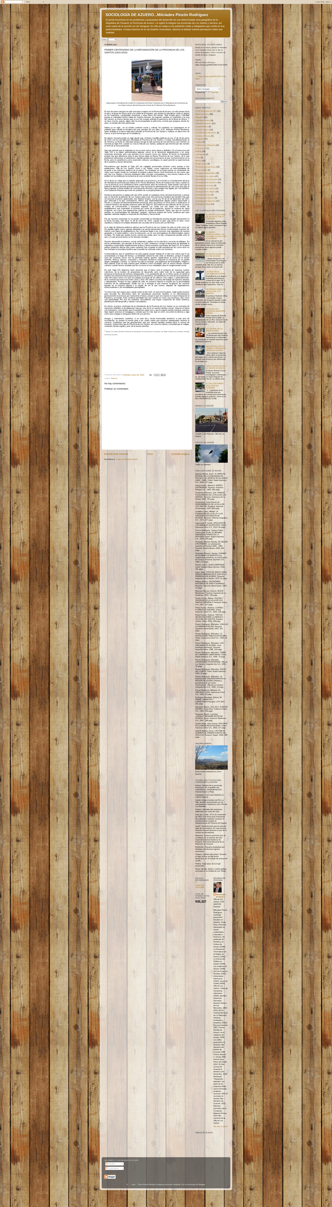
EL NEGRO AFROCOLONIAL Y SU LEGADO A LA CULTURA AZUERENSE (216, 235)
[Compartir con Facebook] (162, 375)
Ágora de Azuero (202, 114)
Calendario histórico (203, 123)
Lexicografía (200, 154)
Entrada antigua (180, 454)
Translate (214, 92)
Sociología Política (202, 204)
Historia (114, 378)
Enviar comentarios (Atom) (127, 459)
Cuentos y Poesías (203, 136)
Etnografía (199, 139)
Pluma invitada (201, 170)
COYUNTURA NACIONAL (205, 133)
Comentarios (112, 1168)
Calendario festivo (202, 120)
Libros (197, 158)
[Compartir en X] (159, 375)
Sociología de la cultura (205, 176)
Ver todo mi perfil (220, 1126)
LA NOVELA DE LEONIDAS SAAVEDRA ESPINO (215, 311)
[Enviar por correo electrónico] (155, 375)
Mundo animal (201, 164)
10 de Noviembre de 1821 (206, 111)
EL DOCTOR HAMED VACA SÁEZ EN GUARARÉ (214, 386)
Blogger (202, 1184)
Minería (198, 161)
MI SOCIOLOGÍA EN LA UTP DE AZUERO (215, 255)
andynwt (176, 1184)
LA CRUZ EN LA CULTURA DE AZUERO (215, 273)
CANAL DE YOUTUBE (199, 886)
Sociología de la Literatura (206, 182)
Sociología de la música (205, 189)
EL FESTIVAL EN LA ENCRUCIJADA (214, 330)
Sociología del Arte (203, 195)
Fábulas (198, 142)
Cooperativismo (201, 127)
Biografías (199, 117)
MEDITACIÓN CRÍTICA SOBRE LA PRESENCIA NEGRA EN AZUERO (215, 348)
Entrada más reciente (116, 454)
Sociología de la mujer (204, 186)
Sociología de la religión (205, 192)
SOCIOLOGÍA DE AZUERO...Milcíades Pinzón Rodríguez (157, 15)
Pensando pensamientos (205, 167)
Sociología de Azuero (221, 896)
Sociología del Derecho (204, 198)
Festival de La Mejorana (205, 145)
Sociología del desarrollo (205, 201)
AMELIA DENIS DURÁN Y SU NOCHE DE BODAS (216, 367)
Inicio (150, 454)
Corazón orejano (202, 130)
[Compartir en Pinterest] (164, 375)
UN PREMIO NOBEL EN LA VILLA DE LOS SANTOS (216, 291)
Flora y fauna (200, 148)
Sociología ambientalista (205, 173)
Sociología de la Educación (206, 179)
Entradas (111, 1164)
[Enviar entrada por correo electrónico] (150, 375)
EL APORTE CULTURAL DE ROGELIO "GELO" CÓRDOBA (216, 217)
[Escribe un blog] (157, 375)
